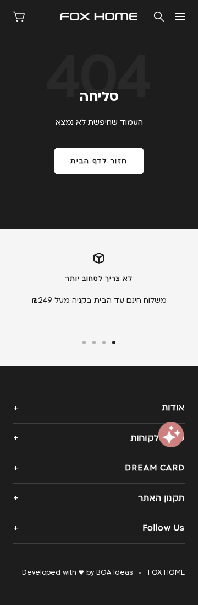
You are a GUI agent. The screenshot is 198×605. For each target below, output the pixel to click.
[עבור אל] (114, 342)
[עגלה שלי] (19, 16)
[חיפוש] (159, 17)
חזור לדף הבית (99, 161)
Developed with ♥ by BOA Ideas (77, 572)
